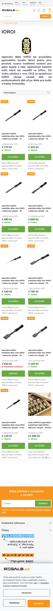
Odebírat (43, 503)
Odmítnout (14, 602)
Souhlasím (39, 603)
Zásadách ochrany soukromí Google (26, 584)
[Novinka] (13, 115)
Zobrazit (13, 373)
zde (35, 582)
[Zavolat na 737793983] (34, 10)
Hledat (45, 16)
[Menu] (49, 10)
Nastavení (26, 592)
